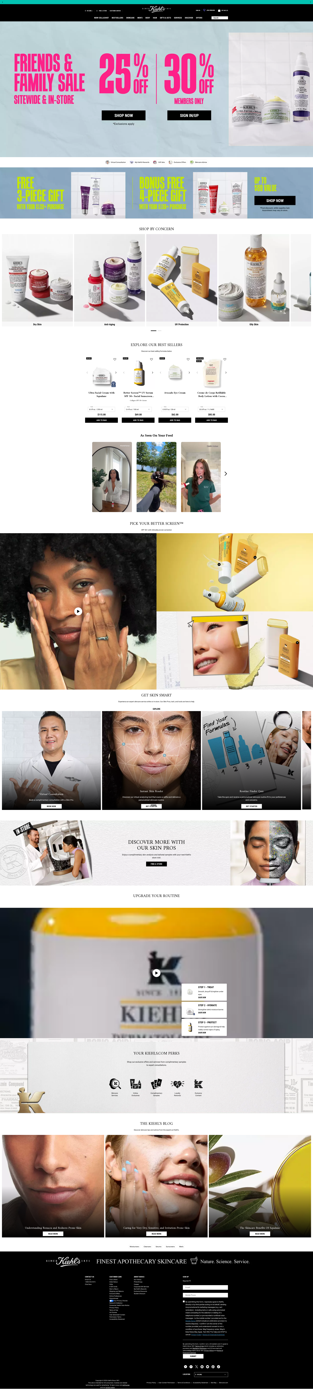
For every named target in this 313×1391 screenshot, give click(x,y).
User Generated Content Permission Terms (117, 1316)
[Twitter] (196, 1366)
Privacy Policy (114, 1308)
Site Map (214, 1383)
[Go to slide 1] (153, 330)
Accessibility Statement (117, 1319)
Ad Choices (113, 1312)
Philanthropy (138, 1282)
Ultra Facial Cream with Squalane (102, 394)
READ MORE (53, 1234)
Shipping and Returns (116, 1291)
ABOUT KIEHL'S (139, 1277)
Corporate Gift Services (141, 1287)
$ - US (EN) (88, 11)
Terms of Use (113, 1310)
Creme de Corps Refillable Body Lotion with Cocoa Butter (211, 394)
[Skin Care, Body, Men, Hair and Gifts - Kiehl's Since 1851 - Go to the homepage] (156, 9)
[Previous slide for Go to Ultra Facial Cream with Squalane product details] (87, 372)
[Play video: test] (78, 611)
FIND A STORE (156, 864)
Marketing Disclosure (200, 1348)
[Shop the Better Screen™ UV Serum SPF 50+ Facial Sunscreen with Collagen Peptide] (209, 595)
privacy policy (110, 1387)
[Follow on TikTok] (218, 1366)
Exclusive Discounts (140, 1291)
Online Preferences (115, 1296)
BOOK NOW (54, 806)
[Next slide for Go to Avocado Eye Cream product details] (189, 372)
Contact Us (89, 1277)
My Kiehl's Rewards (140, 1289)
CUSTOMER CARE (115, 1277)
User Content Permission (166, 1383)
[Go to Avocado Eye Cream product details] (190, 992)
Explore (156, 709)
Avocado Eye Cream (174, 393)
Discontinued (113, 1298)
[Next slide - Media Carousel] (225, 473)
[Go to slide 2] (159, 331)
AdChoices (125, 1385)
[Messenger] (185, 1366)
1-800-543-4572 (90, 1282)
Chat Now (88, 1284)
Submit (193, 1356)
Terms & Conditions (183, 1383)
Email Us (88, 1279)
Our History (137, 1279)
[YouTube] (207, 1366)
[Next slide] (310, 2)
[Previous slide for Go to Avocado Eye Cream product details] (160, 372)
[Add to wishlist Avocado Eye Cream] (188, 359)
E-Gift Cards (113, 1287)
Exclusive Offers (114, 1293)
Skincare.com (223, 1383)
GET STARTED (251, 806)
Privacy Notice (209, 1350)
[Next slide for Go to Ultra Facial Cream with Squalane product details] (115, 372)
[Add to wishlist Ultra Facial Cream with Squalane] (115, 359)
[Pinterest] (213, 1366)
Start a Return (113, 1289)
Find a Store (113, 1279)
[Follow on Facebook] (191, 1366)
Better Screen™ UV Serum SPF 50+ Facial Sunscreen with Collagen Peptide (138, 394)
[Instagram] (202, 1366)
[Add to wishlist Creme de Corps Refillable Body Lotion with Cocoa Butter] (225, 359)
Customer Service (115, 11)
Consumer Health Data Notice (119, 1305)
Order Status (113, 1282)
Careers (136, 1284)
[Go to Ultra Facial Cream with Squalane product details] (190, 1010)
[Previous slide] (2, 2)
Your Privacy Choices (121, 1301)
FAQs (111, 1284)
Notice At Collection (116, 1303)
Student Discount (139, 1293)
